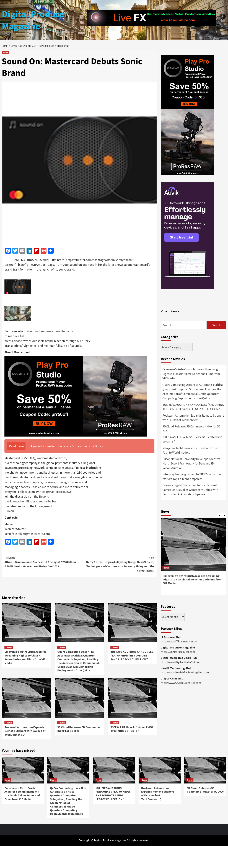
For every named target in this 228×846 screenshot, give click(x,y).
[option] (193, 558)
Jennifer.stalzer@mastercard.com (27, 534)
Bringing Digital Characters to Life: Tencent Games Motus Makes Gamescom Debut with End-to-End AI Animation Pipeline (190, 489)
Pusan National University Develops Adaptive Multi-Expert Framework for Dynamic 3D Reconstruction (191, 463)
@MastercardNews (59, 492)
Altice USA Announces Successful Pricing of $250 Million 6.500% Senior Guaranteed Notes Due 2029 (40, 562)
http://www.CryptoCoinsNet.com (181, 682)
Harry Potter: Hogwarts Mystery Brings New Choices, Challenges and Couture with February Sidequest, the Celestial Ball (120, 564)
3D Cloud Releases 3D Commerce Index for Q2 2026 (78, 729)
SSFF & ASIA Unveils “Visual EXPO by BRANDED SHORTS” (131, 729)
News (5, 52)
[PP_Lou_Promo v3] (75, 396)
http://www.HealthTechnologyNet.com (185, 672)
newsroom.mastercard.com (59, 331)
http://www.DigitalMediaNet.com (181, 662)
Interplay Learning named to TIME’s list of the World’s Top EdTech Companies (191, 476)
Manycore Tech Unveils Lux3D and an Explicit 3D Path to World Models (192, 450)
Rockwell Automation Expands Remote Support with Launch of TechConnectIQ (25, 730)
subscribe (45, 501)
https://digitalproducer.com (178, 651)
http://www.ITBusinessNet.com (180, 641)
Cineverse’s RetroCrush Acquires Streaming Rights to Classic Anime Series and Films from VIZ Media (25, 657)
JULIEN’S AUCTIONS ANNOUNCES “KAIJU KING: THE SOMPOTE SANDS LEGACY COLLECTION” (131, 655)
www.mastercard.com (51, 458)
